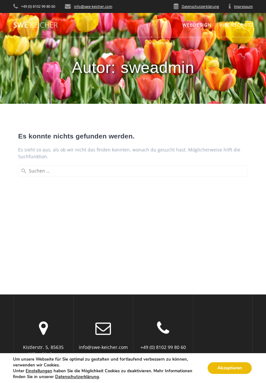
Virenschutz (236, 25)
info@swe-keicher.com (93, 6)
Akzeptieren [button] (229, 368)
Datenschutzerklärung (200, 6)
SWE (35, 25)
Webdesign (197, 25)
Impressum (243, 6)
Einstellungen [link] (39, 371)
